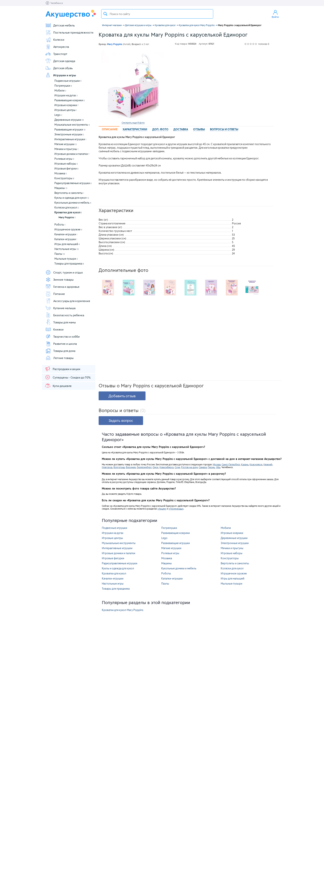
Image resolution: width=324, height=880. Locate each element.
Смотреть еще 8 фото (133, 122)
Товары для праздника (69, 263)
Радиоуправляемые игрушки (73, 183)
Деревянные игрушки (69, 119)
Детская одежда (64, 61)
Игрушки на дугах (66, 95)
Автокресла (61, 46)
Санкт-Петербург (231, 464)
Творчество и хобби (66, 336)
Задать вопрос (121, 421)
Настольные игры (66, 248)
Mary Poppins (66, 217)
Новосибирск (166, 467)
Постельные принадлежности (73, 32)
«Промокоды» (176, 508)
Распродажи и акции (66, 369)
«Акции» (162, 508)
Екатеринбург (144, 467)
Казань (244, 464)
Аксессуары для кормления (71, 301)
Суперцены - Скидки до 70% (72, 377)
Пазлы (59, 253)
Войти (275, 16)
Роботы (59, 224)
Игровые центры (65, 110)
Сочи (177, 467)
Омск (155, 467)
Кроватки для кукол (68, 212)
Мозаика (60, 173)
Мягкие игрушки (65, 144)
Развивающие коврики (69, 100)
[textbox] (157, 14)
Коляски (58, 39)
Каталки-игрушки (65, 239)
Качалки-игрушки (65, 234)
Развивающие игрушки (70, 129)
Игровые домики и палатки (71, 153)
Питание (59, 293)
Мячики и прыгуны (66, 149)
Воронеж (131, 467)
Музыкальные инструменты (72, 124)
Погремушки (63, 85)
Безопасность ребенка (68, 315)
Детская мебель (64, 25)
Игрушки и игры (64, 75)
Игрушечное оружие (68, 229)
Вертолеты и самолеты (69, 192)
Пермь (211, 467)
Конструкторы (64, 178)
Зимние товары (63, 279)
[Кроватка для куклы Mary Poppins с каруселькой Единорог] (133, 84)
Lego (58, 114)
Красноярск (256, 464)
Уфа (218, 467)
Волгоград (119, 467)
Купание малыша (64, 308)
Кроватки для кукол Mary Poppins (122, 610)
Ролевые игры (64, 158)
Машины (60, 188)
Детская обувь (63, 68)
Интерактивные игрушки (70, 139)
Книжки (58, 329)
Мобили (60, 90)
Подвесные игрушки (68, 80)
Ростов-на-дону (189, 467)
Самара (203, 467)
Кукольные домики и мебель (72, 202)
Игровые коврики (66, 105)
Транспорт (60, 53)
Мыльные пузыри (66, 258)
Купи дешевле (62, 386)
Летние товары (63, 358)
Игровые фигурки (66, 168)
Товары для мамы (64, 322)
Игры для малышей (67, 244)
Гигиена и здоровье (66, 286)
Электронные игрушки (69, 134)
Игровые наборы (66, 163)
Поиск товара (105, 14)
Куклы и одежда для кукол (71, 197)
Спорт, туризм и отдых (68, 272)
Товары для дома (64, 350)
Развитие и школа (65, 343)
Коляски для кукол (66, 207)
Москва (216, 464)
